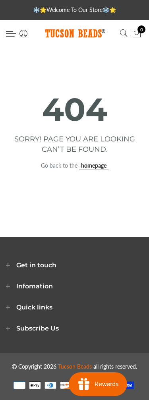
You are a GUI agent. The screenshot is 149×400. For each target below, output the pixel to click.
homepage (93, 165)
